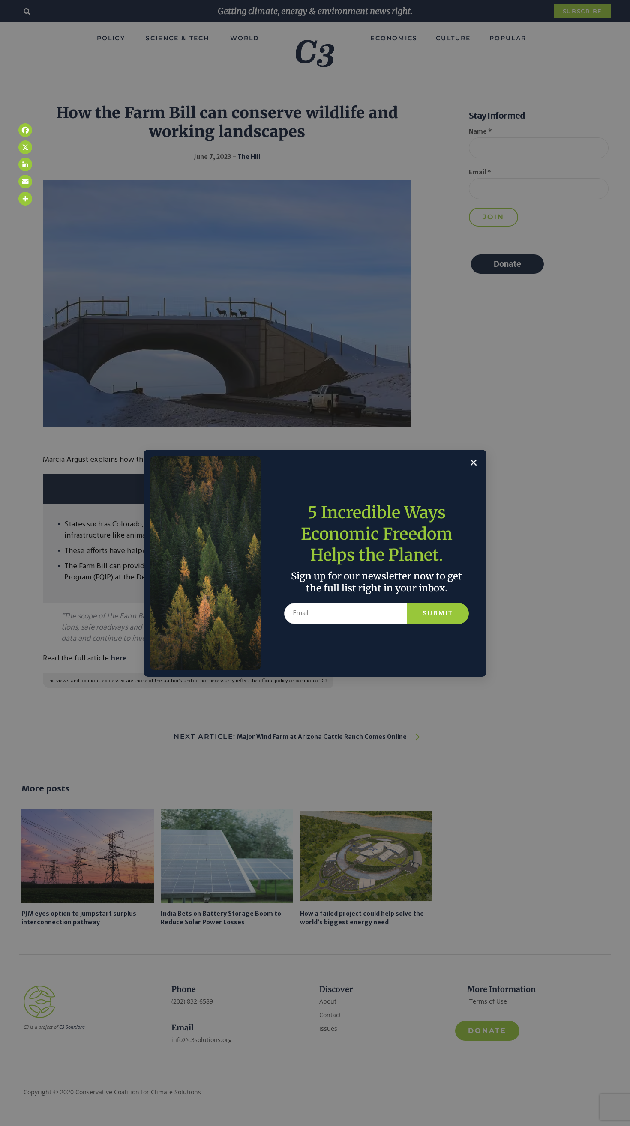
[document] (315, 563)
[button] (473, 462)
